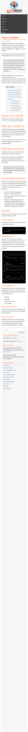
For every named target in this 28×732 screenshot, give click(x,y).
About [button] (3, 32)
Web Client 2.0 (7, 383)
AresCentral (5, 120)
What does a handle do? (14, 92)
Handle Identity (15, 101)
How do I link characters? (14, 96)
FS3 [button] (3, 24)
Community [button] (5, 29)
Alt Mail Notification (16, 107)
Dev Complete (6, 379)
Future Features (15, 110)
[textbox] (14, 329)
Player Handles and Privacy (10, 370)
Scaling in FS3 (6, 372)
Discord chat (6, 351)
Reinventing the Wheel (9, 374)
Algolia (23, 332)
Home (5, 16)
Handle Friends (15, 103)
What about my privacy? (14, 94)
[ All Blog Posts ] (7, 388)
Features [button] (4, 18)
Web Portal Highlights (8, 381)
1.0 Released (6, 365)
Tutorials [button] (4, 21)
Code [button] (3, 27)
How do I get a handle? (14, 90)
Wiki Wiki (5, 386)
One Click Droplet (7, 367)
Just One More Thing (8, 377)
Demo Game (13, 338)
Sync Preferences (15, 105)
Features (10, 99)
